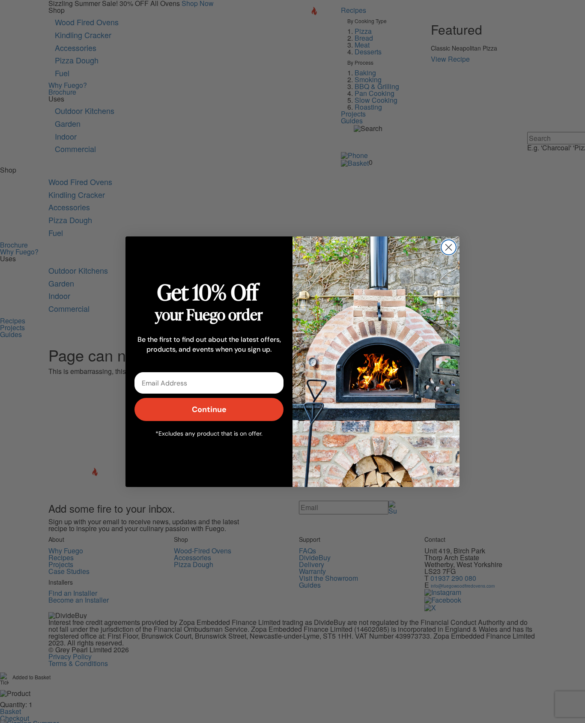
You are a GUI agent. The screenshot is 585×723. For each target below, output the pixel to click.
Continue (209, 409)
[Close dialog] (448, 247)
